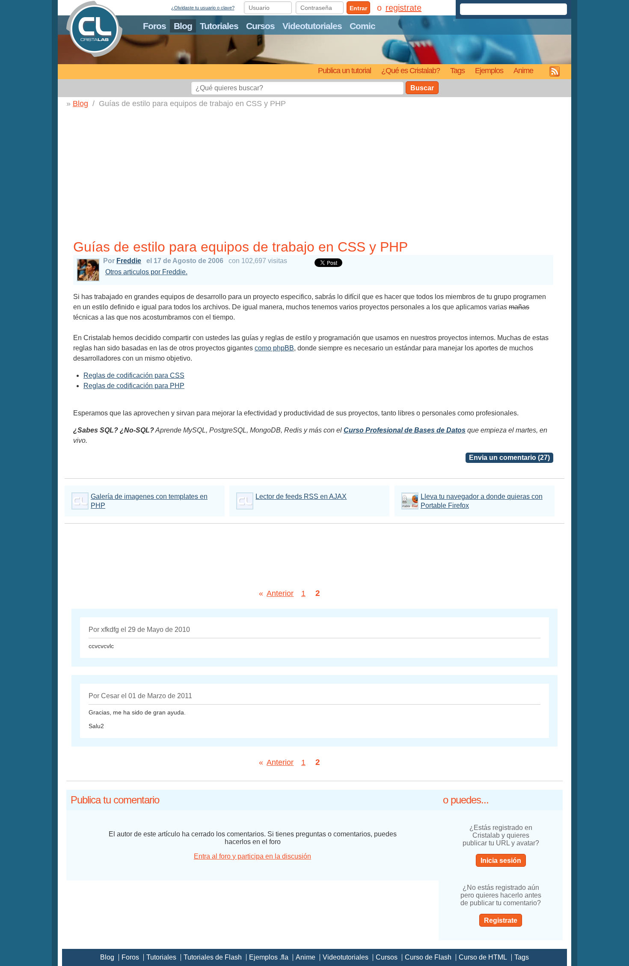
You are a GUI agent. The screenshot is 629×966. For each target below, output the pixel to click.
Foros (154, 26)
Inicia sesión (501, 860)
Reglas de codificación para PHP (133, 385)
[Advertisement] (316, 172)
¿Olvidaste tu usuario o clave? (202, 7)
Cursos (260, 26)
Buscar (422, 88)
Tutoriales (219, 26)
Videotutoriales (312, 26)
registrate (403, 7)
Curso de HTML (483, 957)
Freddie (128, 260)
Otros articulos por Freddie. (146, 272)
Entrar (358, 8)
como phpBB (274, 348)
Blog (183, 26)
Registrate (500, 920)
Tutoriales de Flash (213, 957)
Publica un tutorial (344, 70)
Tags (457, 70)
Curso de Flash (428, 957)
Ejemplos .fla (268, 957)
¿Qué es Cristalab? (410, 70)
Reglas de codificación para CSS (133, 375)
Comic (362, 26)
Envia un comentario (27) (509, 457)
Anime (523, 70)
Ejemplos (489, 70)
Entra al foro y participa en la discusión (252, 856)
